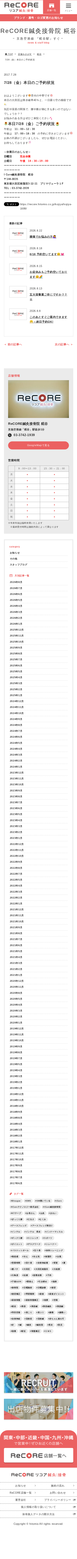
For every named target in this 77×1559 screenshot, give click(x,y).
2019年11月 (17, 1034)
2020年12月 (17, 981)
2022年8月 (16, 868)
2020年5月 (16, 999)
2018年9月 (16, 1112)
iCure (59, 1201)
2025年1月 (16, 695)
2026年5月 (16, 600)
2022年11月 (17, 850)
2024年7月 (16, 731)
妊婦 (26, 1275)
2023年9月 (16, 790)
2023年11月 (17, 778)
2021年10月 (17, 921)
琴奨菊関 (30, 1294)
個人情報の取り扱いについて (38, 1506)
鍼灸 (29, 1325)
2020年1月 (16, 1022)
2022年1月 (16, 903)
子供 (49, 1275)
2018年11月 (17, 1100)
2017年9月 (16, 1165)
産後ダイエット (56, 1294)
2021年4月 (16, 957)
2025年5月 (16, 671)
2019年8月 (16, 1052)
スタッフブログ (18, 564)
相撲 (46, 1300)
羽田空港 (16, 1312)
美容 (24, 1306)
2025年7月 (16, 659)
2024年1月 (16, 766)
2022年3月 (16, 891)
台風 (59, 1256)
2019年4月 (16, 1070)
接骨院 (15, 1288)
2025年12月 (17, 629)
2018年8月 (16, 1117)
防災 (60, 1325)
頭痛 (14, 1331)
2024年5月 (16, 743)
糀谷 (14, 1306)
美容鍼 (34, 1306)
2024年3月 (16, 754)
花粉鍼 (41, 1319)
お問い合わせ (58, 1492)
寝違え (30, 1281)
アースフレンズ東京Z (42, 1226)
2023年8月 (16, 796)
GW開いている (44, 1201)
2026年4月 (16, 606)
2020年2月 (16, 1016)
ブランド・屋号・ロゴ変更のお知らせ (38, 17)
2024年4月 (16, 749)
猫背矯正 (16, 1294)
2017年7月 (16, 1177)
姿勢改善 (37, 1275)
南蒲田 (48, 1256)
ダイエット (17, 1244)
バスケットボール (20, 1250)
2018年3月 (16, 1129)
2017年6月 (16, 1183)
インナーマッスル (54, 1232)
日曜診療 (42, 1288)
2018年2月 (16, 1135)
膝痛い (62, 1312)
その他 (13, 558)
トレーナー (51, 1244)
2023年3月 (16, 826)
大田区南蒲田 (42, 1269)
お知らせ (15, 552)
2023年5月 (16, 814)
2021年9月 (16, 927)
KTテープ (16, 1213)
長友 (51, 1325)
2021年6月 (16, 945)
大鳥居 (15, 1275)
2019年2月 (16, 1082)
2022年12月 (17, 844)
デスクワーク (34, 1244)
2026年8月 (16, 582)
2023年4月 (16, 820)
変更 (56, 1263)
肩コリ (41, 1312)
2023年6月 (16, 808)
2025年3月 (16, 683)
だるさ (31, 1219)
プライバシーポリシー (57, 1499)
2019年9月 (16, 1046)
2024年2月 (16, 760)
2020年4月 (16, 1004)
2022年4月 (16, 885)
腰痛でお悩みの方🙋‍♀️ (43, 236)
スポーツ (48, 1238)
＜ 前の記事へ (13, 344)
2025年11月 (17, 635)
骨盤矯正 (35, 1331)
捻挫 (55, 1281)
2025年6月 (16, 665)
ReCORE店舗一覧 (21, 1492)
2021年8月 (16, 933)
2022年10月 (17, 856)
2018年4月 (16, 1124)
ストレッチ (33, 1238)
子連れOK (16, 1281)
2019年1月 (16, 1088)
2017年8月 (16, 1171)
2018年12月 (17, 1094)
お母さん (30, 1213)
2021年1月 (16, 975)
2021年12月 (17, 909)
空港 (56, 1300)
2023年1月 (16, 838)
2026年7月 (16, 588)
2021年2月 (16, 969)
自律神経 (16, 1319)
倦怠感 (15, 1256)
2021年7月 (16, 939)
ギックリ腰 (17, 1238)
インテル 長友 (33, 1232)
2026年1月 (16, 623)
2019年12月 (17, 1028)
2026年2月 (16, 618)
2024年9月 (16, 719)
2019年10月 (17, 1040)
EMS (28, 1201)
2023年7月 (16, 802)
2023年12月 (17, 772)
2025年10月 (17, 641)
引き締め (43, 1281)
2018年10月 (17, 1106)
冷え (26, 1256)
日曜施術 (28, 1288)
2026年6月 (16, 594)
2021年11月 (17, 915)
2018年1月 (16, 1141)
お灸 (42, 1213)
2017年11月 (17, 1153)
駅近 (24, 1331)
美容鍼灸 (47, 1306)
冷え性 (36, 1256)
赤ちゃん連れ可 (56, 1319)
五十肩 (37, 1250)
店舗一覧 (51, 10)
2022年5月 (16, 879)
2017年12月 (17, 1147)
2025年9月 (16, 647)
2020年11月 (17, 987)
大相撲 (57, 1269)
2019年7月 (16, 1058)
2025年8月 (16, 653)
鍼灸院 (40, 1325)
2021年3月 (16, 963)
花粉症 (29, 1319)
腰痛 (51, 1312)
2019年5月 (16, 1064)
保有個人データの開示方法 (38, 1514)
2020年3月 (16, 1010)
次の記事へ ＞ (64, 344)
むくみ (43, 1219)
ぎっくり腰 (17, 1219)
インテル (16, 1232)
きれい (53, 1213)
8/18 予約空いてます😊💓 (47, 254)
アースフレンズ (19, 1226)
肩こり (29, 1312)
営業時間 (16, 1263)
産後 (42, 1294)
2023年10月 (17, 784)
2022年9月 (16, 862)
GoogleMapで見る (38, 445)
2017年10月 (17, 1159)
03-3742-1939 (24, 435)
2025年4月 (16, 677)
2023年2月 (16, 832)
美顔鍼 (60, 1306)
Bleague (16, 1201)
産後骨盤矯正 (32, 1300)
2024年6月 (16, 736)
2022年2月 (16, 897)
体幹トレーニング (54, 1250)
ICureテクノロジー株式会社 (25, 1207)
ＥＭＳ (48, 1331)
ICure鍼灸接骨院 (52, 1207)
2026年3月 (16, 612)
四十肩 (29, 1263)
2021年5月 (16, 951)
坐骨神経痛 (43, 1263)
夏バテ (15, 1269)
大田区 (27, 1269)
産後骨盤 (16, 1300)
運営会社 (20, 1499)
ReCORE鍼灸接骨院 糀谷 (28, 424)
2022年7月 (16, 874)
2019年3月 (16, 1076)
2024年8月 (16, 725)
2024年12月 (17, 701)
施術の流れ (57, 1485)
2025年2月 (16, 689)
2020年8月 (16, 993)
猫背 (54, 1288)
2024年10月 (17, 713)
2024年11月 (17, 707)
